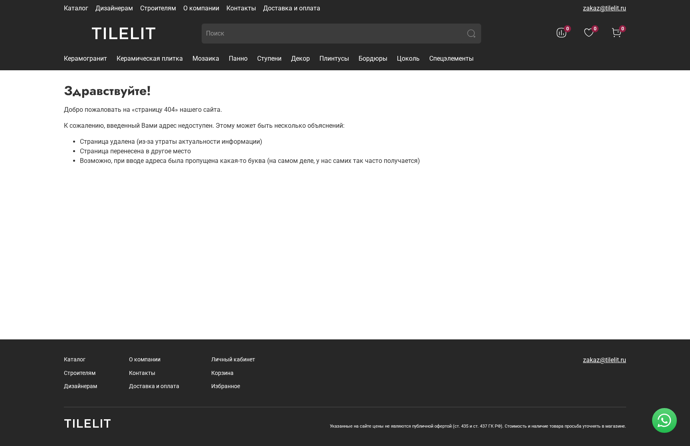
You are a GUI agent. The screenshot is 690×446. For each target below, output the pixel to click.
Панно (238, 58)
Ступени (269, 58)
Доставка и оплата (291, 8)
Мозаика (205, 58)
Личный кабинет (233, 359)
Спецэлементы (451, 58)
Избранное (225, 386)
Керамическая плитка (150, 58)
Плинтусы (334, 58)
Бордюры (373, 58)
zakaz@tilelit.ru (604, 8)
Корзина (222, 373)
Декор (300, 58)
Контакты (241, 8)
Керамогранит (85, 58)
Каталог (76, 8)
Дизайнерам (114, 8)
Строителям (158, 8)
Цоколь (408, 58)
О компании (201, 8)
